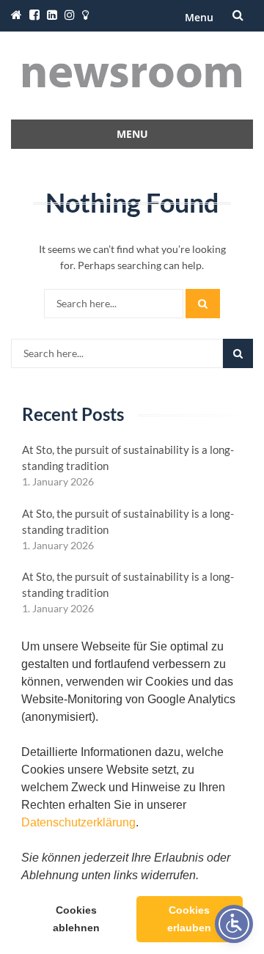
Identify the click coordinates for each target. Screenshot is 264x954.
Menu (199, 17)
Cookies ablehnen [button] (76, 918)
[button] (204, 876)
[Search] (203, 303)
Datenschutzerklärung (78, 822)
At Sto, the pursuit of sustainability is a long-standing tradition (128, 457)
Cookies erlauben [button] (189, 918)
